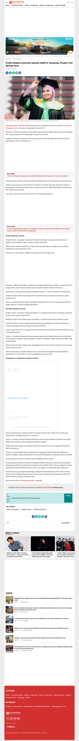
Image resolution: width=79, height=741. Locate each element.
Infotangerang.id (12, 125)
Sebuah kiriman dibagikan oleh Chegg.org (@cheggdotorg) (32, 427)
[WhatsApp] (13, 72)
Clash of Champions (13, 509)
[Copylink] (19, 72)
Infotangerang (26, 480)
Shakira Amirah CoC (40, 509)
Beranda (8, 59)
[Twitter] (10, 72)
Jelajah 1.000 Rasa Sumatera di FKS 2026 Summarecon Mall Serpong (39, 638)
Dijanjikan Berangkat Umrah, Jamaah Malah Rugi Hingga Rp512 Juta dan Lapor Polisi (43, 599)
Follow (68, 496)
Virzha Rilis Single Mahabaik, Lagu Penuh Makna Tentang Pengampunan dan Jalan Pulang (42, 555)
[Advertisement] (39, 22)
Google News (47, 487)
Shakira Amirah (24, 125)
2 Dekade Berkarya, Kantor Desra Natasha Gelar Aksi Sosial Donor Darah (41, 618)
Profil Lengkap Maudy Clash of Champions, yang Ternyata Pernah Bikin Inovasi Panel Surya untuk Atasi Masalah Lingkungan (38, 230)
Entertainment (17, 59)
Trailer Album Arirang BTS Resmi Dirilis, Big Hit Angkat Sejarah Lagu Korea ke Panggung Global (67, 555)
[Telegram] (16, 72)
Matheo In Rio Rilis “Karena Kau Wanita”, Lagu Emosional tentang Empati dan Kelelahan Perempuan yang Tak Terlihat (17, 556)
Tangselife (38, 480)
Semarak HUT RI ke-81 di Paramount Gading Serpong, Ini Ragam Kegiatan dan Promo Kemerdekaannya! (43, 647)
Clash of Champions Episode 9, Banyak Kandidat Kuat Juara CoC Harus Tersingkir (37, 176)
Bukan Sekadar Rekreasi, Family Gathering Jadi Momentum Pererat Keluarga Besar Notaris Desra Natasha (43, 609)
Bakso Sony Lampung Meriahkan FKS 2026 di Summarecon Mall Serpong (41, 628)
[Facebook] (7, 72)
